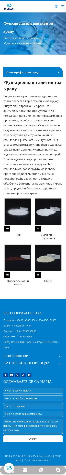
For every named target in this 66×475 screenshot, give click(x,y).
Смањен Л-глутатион (48, 236)
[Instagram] (29, 374)
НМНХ (48, 281)
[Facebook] (5, 374)
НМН (18, 235)
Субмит (33, 438)
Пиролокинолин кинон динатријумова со (18, 282)
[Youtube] (23, 374)
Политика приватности (37, 460)
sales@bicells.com (22, 325)
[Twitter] (17, 374)
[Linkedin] (11, 374)
